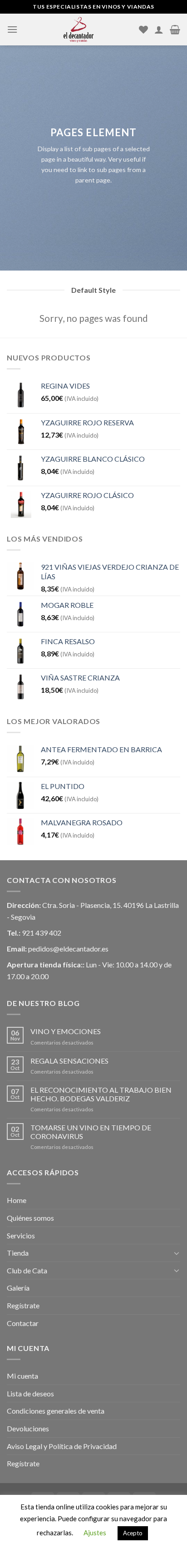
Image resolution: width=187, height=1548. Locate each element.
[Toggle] (176, 1252)
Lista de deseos (30, 1393)
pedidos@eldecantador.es (68, 948)
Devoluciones (28, 1428)
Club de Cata (27, 1270)
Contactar (23, 1323)
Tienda (18, 1252)
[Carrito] (175, 29)
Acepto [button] (133, 1533)
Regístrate (23, 1305)
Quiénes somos (30, 1217)
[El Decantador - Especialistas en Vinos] (78, 29)
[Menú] (12, 29)
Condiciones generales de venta (55, 1410)
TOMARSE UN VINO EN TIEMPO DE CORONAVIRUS (90, 1131)
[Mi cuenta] (158, 29)
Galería (18, 1287)
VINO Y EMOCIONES (65, 1031)
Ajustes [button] (95, 1532)
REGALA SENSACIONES (69, 1060)
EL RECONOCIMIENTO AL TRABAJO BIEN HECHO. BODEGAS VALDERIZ (101, 1094)
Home (16, 1200)
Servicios (21, 1235)
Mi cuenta (22, 1375)
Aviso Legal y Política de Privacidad (62, 1446)
